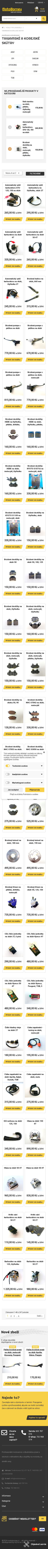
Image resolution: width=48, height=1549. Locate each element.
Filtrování (35, 173)
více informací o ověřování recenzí (10, 35)
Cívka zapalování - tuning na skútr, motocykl (35, 1030)
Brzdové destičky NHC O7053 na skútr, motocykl (13, 749)
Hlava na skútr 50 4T (13, 1168)
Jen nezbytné (13, 790)
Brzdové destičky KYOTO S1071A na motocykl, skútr (35, 468)
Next (43, 1367)
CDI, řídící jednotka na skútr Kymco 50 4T (13, 983)
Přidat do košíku (13, 219)
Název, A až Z (13, 173)
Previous (5, 1367)
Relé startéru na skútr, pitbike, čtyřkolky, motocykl (28, 107)
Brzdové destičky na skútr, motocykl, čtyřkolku (35, 609)
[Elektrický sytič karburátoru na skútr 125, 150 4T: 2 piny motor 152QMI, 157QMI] (18, 127)
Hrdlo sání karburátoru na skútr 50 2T (13, 1217)
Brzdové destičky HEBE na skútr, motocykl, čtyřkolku (12, 468)
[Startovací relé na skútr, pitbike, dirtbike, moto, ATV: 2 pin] (18, 106)
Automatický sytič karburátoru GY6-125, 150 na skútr (28, 127)
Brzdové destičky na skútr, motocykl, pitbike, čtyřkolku (35, 656)
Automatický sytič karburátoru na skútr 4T (13, 235)
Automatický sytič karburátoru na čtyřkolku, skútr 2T (35, 188)
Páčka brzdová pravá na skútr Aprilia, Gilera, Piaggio (35, 1352)
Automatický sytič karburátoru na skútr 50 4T (35, 235)
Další (40, 1316)
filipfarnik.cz (19, 1542)
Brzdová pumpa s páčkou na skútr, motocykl (35, 375)
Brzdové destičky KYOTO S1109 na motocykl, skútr (12, 515)
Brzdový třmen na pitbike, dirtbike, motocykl (13, 890)
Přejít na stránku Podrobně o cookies (24, 794)
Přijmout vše (35, 790)
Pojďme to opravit (37, 1417)
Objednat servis (38, 1544)
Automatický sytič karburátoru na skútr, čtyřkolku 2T (13, 281)
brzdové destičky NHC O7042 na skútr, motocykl (35, 702)
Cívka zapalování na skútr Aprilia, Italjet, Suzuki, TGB (12, 1077)
